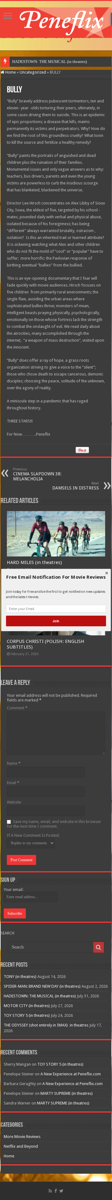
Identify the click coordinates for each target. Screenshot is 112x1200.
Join (56, 620)
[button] (56, 577)
